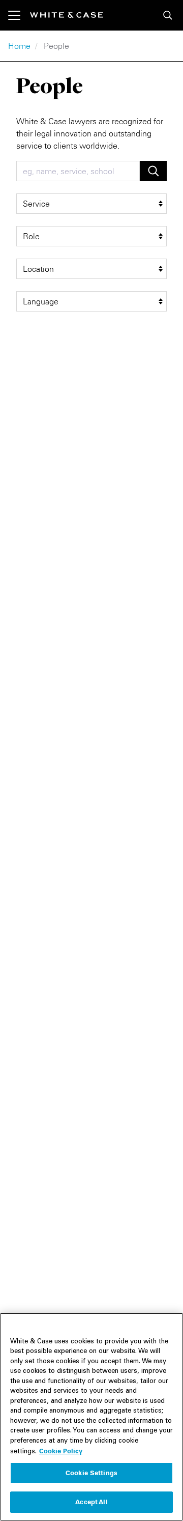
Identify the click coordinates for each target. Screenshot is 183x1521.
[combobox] (78, 171)
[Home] (66, 15)
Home (19, 46)
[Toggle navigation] (19, 15)
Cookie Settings (91, 1473)
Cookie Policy (60, 1451)
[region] (91, 1417)
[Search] (167, 15)
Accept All (91, 1502)
